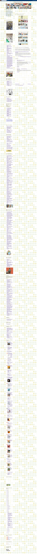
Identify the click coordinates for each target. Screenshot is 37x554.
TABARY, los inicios (9, 146)
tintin (28, 56)
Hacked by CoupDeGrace (10, 351)
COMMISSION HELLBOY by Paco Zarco (11, 385)
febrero (8, 530)
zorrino (30, 56)
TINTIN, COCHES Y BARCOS (10, 200)
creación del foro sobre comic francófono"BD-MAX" (9, 521)
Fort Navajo (9, 444)
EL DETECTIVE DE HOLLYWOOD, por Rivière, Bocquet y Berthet (9, 286)
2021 (7, 494)
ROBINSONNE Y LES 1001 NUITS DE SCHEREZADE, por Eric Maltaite (9, 307)
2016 (7, 499)
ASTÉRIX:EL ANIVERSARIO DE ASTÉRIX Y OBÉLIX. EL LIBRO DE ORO (9, 265)
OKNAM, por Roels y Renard (9, 304)
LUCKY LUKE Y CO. (9, 333)
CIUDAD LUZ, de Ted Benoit (9, 126)
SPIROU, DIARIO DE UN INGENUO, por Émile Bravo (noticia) (9, 312)
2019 (7, 496)
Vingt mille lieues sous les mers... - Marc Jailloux (10, 371)
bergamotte (23, 56)
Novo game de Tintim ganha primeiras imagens (11, 380)
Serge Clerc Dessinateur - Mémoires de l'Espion (10, 409)
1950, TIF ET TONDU (9, 145)
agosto (8, 509)
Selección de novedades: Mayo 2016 (11, 419)
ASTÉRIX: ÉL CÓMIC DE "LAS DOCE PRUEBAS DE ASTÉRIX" (10, 263)
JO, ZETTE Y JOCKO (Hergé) (9, 178)
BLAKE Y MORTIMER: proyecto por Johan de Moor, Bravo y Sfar (9, 168)
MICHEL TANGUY (8, 266)
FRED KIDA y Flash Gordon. (11, 451)
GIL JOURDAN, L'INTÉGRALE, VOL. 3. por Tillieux (9, 519)
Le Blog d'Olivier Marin (10, 365)
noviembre (8, 506)
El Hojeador (9, 454)
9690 (7, 54)
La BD (8, 422)
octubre (8, 507)
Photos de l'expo (9, 461)
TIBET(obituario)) (8, 197)
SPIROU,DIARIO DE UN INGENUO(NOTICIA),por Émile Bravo (9, 244)
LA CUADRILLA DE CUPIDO (9, 100)
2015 (7, 500)
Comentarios (8, 544)
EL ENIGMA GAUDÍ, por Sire (9, 319)
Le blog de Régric (9, 359)
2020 (7, 495)
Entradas (8, 543)
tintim (27, 56)
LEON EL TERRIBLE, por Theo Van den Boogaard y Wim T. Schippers (9, 300)
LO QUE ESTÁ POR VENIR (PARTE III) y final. (11, 456)
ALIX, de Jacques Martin (9, 155)
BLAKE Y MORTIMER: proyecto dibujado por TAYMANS (9, 166)
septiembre (8, 508)
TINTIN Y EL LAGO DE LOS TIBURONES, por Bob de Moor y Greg (9, 199)
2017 (7, 498)
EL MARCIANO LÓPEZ (9, 101)
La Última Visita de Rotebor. (11, 469)
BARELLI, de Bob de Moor (9, 157)
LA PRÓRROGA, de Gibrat (9, 295)
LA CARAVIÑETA (9, 467)
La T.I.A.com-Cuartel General (9, 332)
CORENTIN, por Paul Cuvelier (10, 173)
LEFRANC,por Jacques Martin (10, 181)
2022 (7, 493)
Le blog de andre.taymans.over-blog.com (10, 474)
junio (7, 511)
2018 (7, 497)
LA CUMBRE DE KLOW (9, 85)
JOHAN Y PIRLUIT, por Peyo (9, 226)
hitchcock (26, 56)
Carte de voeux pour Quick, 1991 (11, 394)
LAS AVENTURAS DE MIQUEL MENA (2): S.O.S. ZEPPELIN (9, 49)
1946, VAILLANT (8, 144)
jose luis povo (8, 539)
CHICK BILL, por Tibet (9, 172)
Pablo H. (8, 538)
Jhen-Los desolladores (10, 459)
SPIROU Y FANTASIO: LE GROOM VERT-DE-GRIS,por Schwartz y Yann (9, 309)
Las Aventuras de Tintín (10, 472)
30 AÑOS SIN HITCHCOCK (10, 527)
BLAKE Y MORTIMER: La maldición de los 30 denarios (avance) (9, 162)
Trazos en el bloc (9, 383)
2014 (7, 501)
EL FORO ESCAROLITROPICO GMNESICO (9, 335)
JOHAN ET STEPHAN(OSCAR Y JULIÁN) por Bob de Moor (10, 180)
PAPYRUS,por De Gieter (9, 232)
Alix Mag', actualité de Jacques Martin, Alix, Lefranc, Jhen (10, 348)
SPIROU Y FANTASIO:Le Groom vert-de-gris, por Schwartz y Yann (9, 241)
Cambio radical (8, 67)
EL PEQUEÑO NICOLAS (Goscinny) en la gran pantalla (9, 515)
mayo (8, 512)
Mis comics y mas (9, 9)
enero (8, 531)
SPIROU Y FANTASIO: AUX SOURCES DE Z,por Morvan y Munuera (10, 239)
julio (7, 510)
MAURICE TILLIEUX (9, 231)
